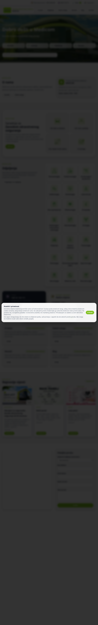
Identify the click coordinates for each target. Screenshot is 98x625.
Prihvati (90, 312)
